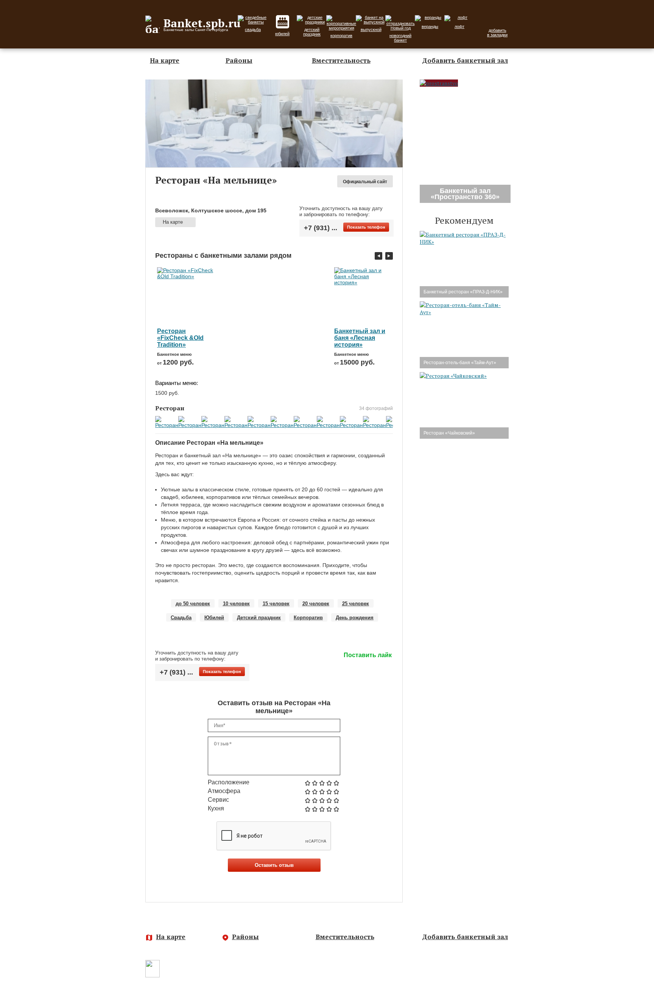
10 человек (236, 603)
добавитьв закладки (497, 32)
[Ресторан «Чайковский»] (453, 375)
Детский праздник (259, 617)
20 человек (315, 603)
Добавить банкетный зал (465, 60)
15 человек (276, 603)
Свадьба (181, 617)
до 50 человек (193, 603)
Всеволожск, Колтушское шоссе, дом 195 (210, 210)
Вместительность (341, 60)
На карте (164, 60)
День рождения (355, 617)
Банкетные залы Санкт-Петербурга (211, 973)
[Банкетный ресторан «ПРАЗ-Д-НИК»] (464, 241)
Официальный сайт (365, 181)
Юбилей (214, 617)
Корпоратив (308, 617)
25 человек (355, 603)
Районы (239, 60)
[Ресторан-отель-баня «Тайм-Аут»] (464, 312)
